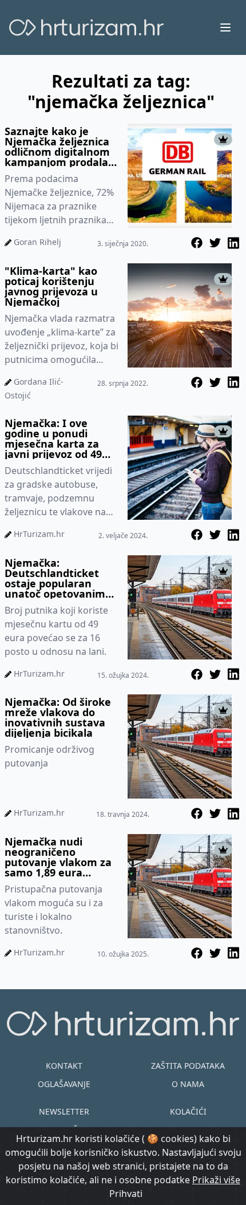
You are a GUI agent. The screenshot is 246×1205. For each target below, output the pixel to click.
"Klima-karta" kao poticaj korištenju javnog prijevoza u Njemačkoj (51, 286)
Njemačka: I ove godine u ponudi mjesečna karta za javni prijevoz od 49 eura (53, 438)
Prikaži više (216, 1180)
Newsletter (64, 1111)
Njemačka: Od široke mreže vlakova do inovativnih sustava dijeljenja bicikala (58, 717)
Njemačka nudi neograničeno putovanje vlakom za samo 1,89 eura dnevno (58, 857)
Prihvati (125, 1193)
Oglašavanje (64, 1083)
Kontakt (64, 1065)
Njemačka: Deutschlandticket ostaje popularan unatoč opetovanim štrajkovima (55, 578)
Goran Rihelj (37, 241)
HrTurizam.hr (39, 533)
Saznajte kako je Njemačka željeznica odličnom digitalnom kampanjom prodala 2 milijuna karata (61, 146)
